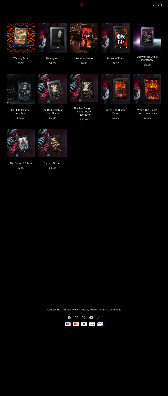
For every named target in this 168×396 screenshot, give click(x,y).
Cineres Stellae (52, 163)
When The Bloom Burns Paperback (147, 111)
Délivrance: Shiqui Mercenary (147, 58)
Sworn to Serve (84, 58)
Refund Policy (71, 309)
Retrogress (52, 58)
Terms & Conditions (110, 309)
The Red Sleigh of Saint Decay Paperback (84, 111)
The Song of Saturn (21, 163)
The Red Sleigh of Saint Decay (52, 111)
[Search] (152, 4)
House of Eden (115, 58)
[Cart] (161, 4)
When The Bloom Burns (116, 111)
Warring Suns (20, 58)
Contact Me (54, 309)
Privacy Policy (89, 309)
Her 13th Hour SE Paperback (20, 111)
